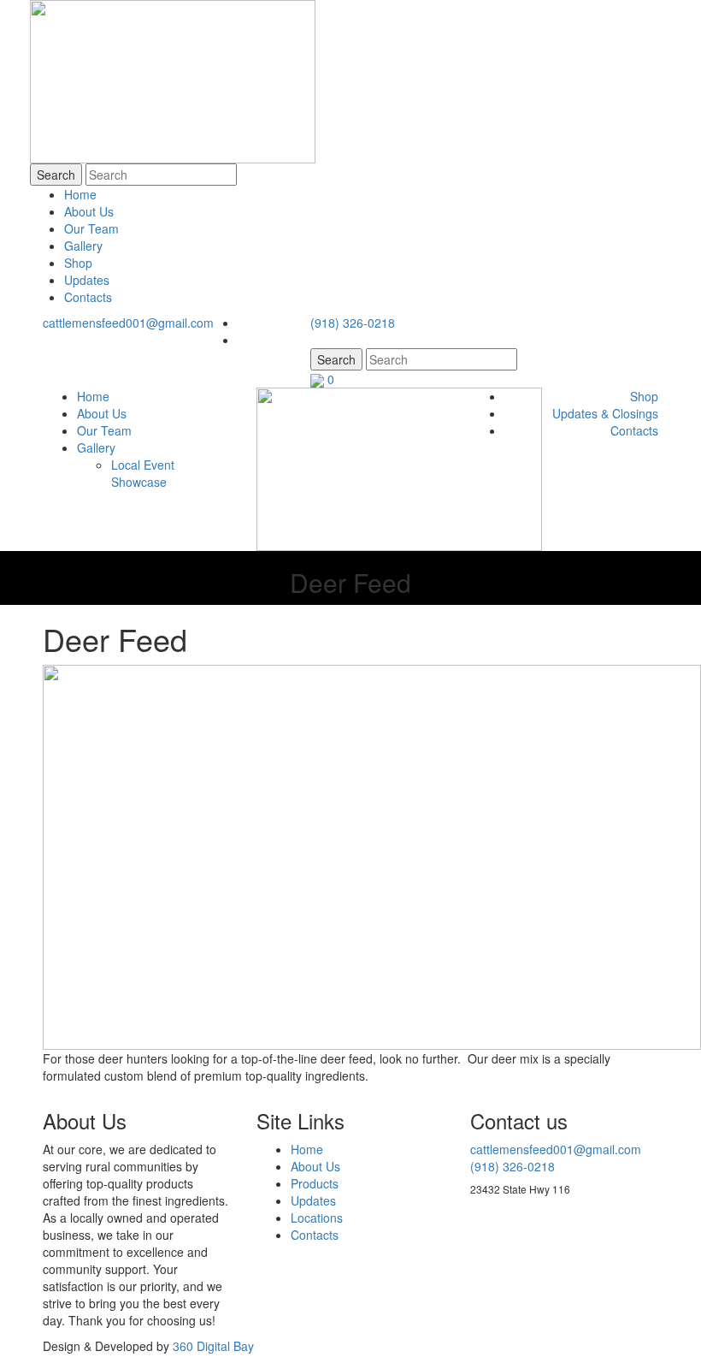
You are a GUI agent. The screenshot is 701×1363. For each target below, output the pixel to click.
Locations (317, 1217)
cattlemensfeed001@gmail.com (128, 322)
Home (80, 194)
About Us (89, 211)
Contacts (88, 296)
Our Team (91, 228)
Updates (86, 279)
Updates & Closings (605, 413)
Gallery (83, 245)
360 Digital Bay (213, 1345)
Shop (78, 262)
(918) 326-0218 (352, 322)
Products (315, 1183)
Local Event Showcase (142, 473)
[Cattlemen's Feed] (399, 468)
